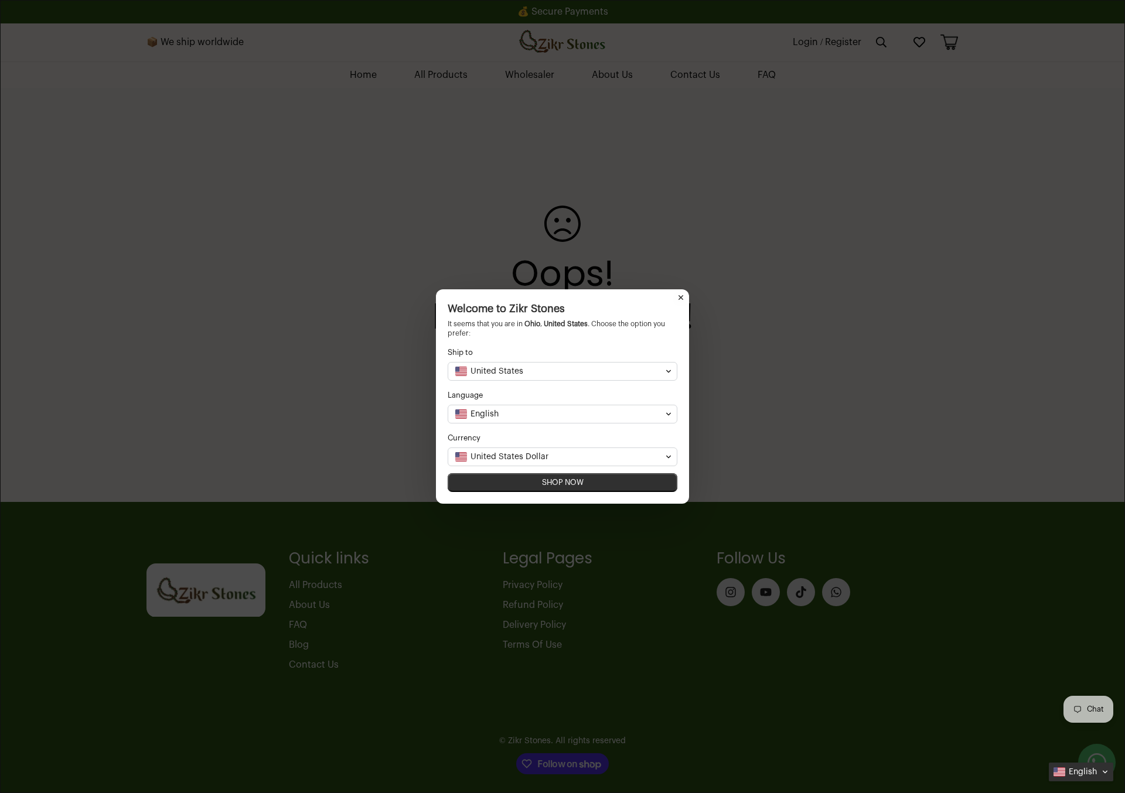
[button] (1081, 772)
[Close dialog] (681, 297)
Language (465, 395)
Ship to (460, 352)
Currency (464, 438)
